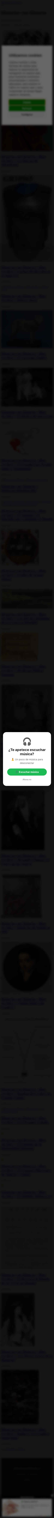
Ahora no (27, 779)
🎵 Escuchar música (27, 772)
